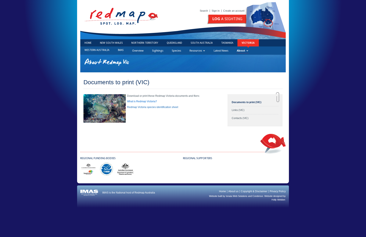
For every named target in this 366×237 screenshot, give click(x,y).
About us (233, 191)
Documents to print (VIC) (246, 102)
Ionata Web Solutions (236, 196)
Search (204, 11)
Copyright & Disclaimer (254, 191)
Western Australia (97, 50)
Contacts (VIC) (240, 118)
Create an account (233, 11)
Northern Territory (144, 42)
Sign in (216, 11)
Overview (138, 50)
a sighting (227, 19)
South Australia (202, 42)
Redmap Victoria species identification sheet (152, 107)
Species (176, 50)
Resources (196, 50)
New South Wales (111, 42)
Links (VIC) (238, 110)
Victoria (248, 42)
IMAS (121, 50)
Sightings (157, 50)
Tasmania (227, 42)
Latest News (221, 50)
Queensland (174, 42)
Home (88, 42)
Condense (257, 196)
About (241, 50)
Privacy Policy (278, 191)
